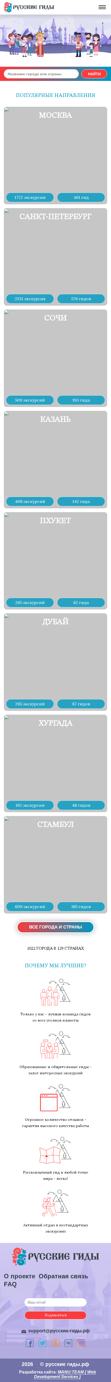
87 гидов (81, 703)
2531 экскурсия (30, 298)
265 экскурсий (30, 602)
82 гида (81, 602)
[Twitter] (42, 1343)
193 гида (81, 400)
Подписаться (56, 1315)
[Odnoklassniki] (55, 1343)
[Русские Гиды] (29, 7)
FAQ (10, 1284)
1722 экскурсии (30, 197)
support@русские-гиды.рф (59, 1330)
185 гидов (81, 906)
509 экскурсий (30, 400)
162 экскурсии (30, 805)
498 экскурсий (30, 501)
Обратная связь (63, 1276)
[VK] (68, 1343)
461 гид (81, 197)
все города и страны (55, 927)
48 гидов (81, 805)
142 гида (81, 501)
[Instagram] (81, 1343)
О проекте (19, 1276)
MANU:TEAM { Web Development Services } (65, 1374)
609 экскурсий (30, 906)
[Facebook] (30, 1343)
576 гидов (81, 298)
